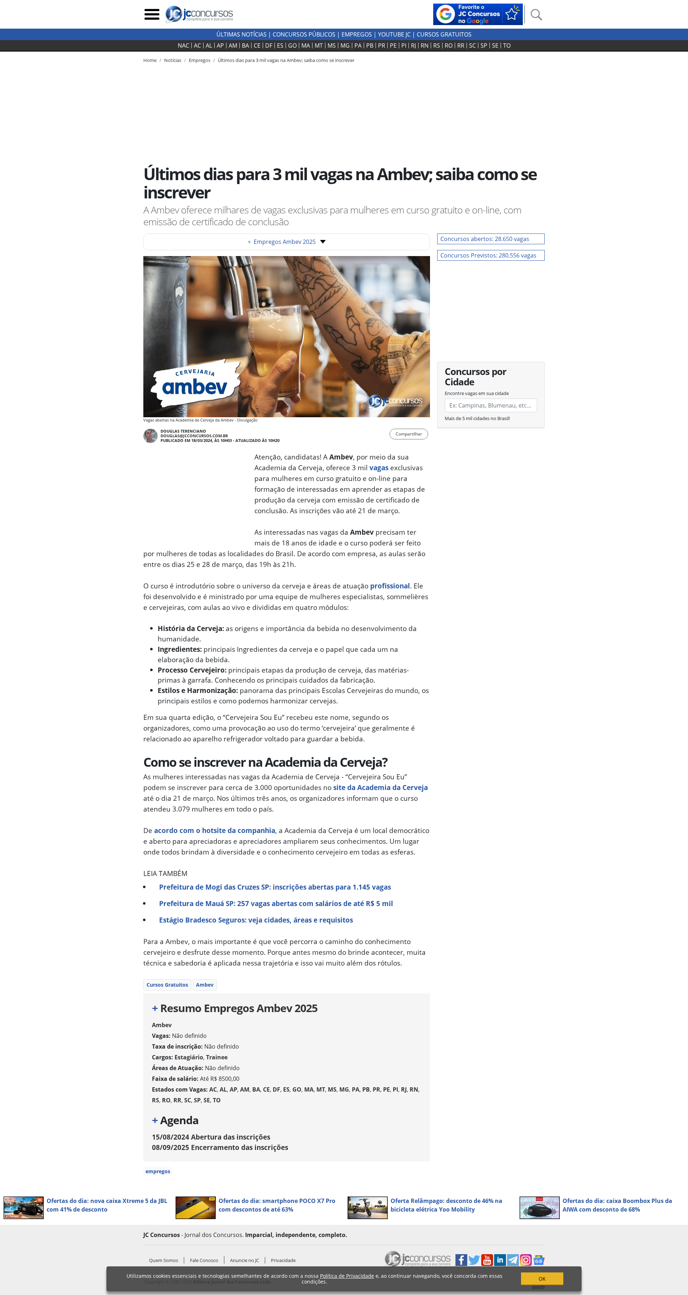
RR (460, 45)
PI (403, 45)
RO (449, 45)
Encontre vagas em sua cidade (477, 393)
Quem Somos (163, 1260)
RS (436, 45)
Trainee (217, 1057)
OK (542, 1278)
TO (507, 45)
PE (393, 45)
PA (358, 45)
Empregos (356, 34)
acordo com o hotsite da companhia (214, 830)
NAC (183, 45)
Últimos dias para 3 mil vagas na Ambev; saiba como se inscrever (286, 60)
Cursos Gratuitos (444, 34)
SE (495, 45)
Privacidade (283, 1260)
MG (345, 45)
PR (381, 45)
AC (197, 45)
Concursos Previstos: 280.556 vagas (488, 255)
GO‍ (292, 45)
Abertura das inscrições (211, 1137)
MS (332, 45)
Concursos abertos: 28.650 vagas (484, 239)
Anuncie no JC (244, 1260)
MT (319, 45)
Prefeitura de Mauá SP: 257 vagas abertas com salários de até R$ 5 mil (276, 903)
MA (305, 45)
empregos (157, 1171)
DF (268, 45)
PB (369, 45)
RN (425, 45)
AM (233, 45)
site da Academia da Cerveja (380, 787)
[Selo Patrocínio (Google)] (478, 14)
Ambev (205, 984)
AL (209, 45)
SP (484, 45)
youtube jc (394, 34)
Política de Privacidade (347, 1275)
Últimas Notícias (241, 34)
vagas (378, 467)
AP (220, 45)
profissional (390, 586)
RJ (413, 45)
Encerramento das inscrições (220, 1147)
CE (257, 45)
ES (280, 45)
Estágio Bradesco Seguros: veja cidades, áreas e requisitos (256, 920)
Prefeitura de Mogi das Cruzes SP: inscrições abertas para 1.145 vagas (275, 887)
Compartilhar (409, 434)
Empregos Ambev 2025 (282, 242)
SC (472, 45)
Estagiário (189, 1057)
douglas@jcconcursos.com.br (194, 435)
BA (245, 45)
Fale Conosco (204, 1260)
